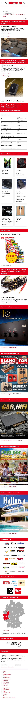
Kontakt (5, 696)
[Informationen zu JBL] (6, 559)
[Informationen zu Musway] (6, 563)
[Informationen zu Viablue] (6, 572)
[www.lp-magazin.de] (10, 593)
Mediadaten (6, 689)
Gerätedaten (6, 677)
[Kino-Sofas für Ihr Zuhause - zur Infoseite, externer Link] (14, 48)
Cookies (5, 694)
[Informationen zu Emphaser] (21, 548)
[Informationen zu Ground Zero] (6, 555)
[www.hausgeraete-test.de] (14, 585)
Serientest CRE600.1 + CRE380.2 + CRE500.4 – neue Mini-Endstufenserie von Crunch (20, 196)
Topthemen (6, 683)
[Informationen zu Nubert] (14, 564)
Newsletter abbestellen (7, 667)
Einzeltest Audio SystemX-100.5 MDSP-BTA (6, 194)
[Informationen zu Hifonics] (21, 555)
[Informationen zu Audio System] (13, 544)
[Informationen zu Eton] (13, 551)
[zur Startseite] (15, 3)
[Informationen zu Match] (12, 559)
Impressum (6, 688)
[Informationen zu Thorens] (21, 567)
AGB (4, 691)
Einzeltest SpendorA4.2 (18, 219)
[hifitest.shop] (18, 593)
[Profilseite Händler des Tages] (14, 644)
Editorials (5, 685)
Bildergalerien (7, 679)
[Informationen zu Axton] (20, 543)
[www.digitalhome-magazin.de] (6, 585)
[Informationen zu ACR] (6, 544)
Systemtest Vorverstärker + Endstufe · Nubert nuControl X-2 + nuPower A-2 (7, 221)
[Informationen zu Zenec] (21, 571)
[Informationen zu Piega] (21, 563)
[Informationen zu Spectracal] (14, 567)
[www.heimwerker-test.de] (21, 585)
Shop (4, 671)
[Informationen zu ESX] (6, 552)
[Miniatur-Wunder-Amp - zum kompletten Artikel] (14, 87)
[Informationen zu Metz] (20, 559)
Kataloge (5, 680)
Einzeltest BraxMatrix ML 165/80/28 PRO (20, 172)
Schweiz (6, 630)
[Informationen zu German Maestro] (20, 551)
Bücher (5, 673)
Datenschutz (6, 692)
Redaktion (5, 676)
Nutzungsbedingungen (9, 697)
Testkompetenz (7, 674)
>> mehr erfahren (6, 265)
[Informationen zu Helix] (14, 556)
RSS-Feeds (6, 682)
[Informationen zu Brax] (6, 548)
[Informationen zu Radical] (6, 567)
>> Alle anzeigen (5, 36)
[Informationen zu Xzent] (13, 571)
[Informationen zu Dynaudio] (14, 547)
